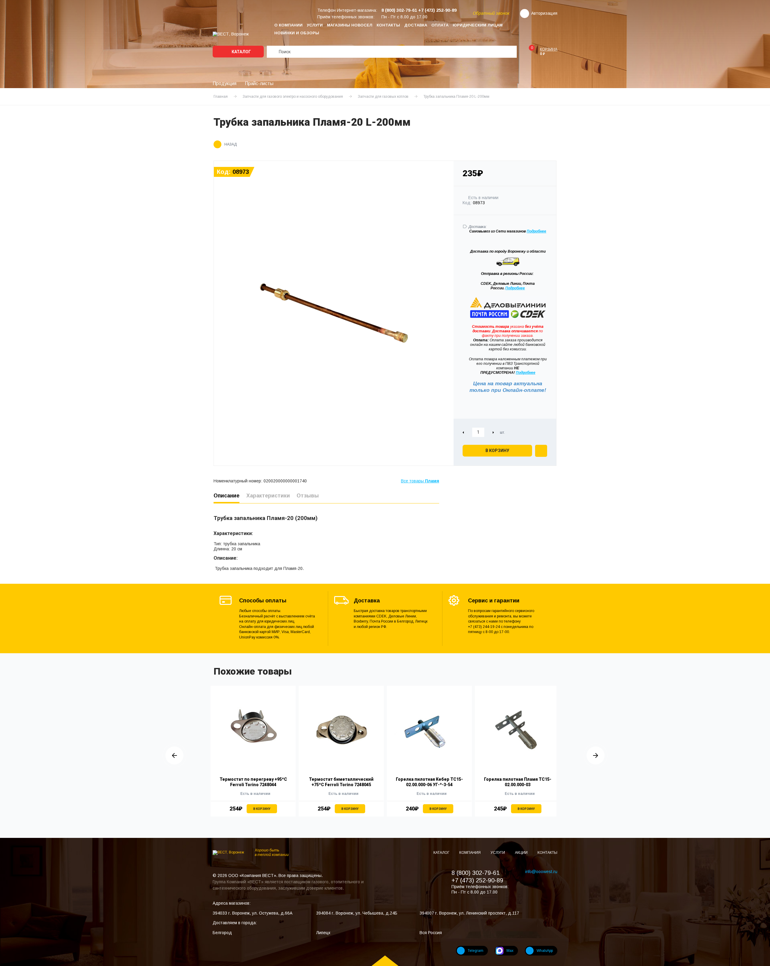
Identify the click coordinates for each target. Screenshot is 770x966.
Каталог (241, 51)
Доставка (415, 25)
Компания (470, 853)
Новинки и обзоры (296, 33)
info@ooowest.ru (541, 871)
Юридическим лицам (478, 25)
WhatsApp (545, 951)
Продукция (224, 83)
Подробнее (515, 288)
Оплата (439, 25)
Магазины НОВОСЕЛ (349, 25)
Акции (521, 853)
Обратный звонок (491, 13)
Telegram (475, 951)
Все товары (420, 480)
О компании (288, 25)
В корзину (497, 450)
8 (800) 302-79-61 (475, 872)
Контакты (388, 25)
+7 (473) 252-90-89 (477, 880)
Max (510, 951)
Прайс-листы (259, 83)
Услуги (315, 25)
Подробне (535, 231)
